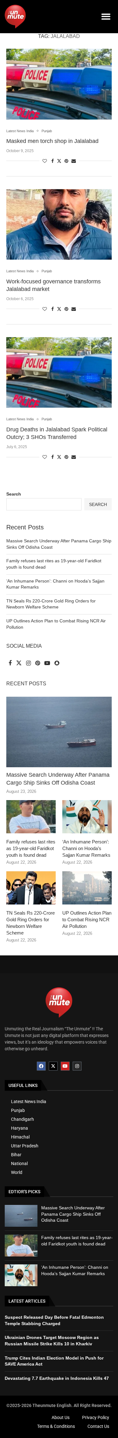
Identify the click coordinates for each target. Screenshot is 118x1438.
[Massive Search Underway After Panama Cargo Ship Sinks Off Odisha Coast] (59, 732)
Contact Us (98, 1426)
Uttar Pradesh (24, 1145)
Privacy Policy (95, 1417)
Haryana (19, 1128)
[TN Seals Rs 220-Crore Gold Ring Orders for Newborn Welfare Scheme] (31, 887)
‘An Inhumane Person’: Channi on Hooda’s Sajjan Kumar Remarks (86, 848)
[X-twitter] (53, 1066)
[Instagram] (77, 1066)
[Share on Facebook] (52, 161)
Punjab (18, 1110)
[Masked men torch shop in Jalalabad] (59, 84)
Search (13, 494)
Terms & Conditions (56, 1426)
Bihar (16, 1154)
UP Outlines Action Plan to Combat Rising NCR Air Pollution (86, 919)
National (19, 1163)
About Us (61, 1417)
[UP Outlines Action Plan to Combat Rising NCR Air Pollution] (87, 887)
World (16, 1172)
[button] (106, 16)
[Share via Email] (73, 161)
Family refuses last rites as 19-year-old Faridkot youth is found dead (30, 848)
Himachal (20, 1136)
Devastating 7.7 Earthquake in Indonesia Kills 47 (57, 1378)
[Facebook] (41, 1066)
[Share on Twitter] (59, 161)
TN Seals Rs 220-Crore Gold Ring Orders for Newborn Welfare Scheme (30, 922)
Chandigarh (22, 1119)
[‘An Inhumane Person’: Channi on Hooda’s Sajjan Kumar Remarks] (87, 816)
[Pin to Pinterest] (66, 161)
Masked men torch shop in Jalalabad (52, 141)
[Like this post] (44, 161)
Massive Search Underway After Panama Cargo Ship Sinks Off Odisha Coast (58, 779)
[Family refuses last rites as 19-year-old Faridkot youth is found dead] (31, 816)
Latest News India (28, 1101)
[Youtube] (65, 1066)
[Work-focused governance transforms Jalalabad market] (59, 224)
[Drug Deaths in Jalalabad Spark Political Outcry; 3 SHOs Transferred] (59, 372)
